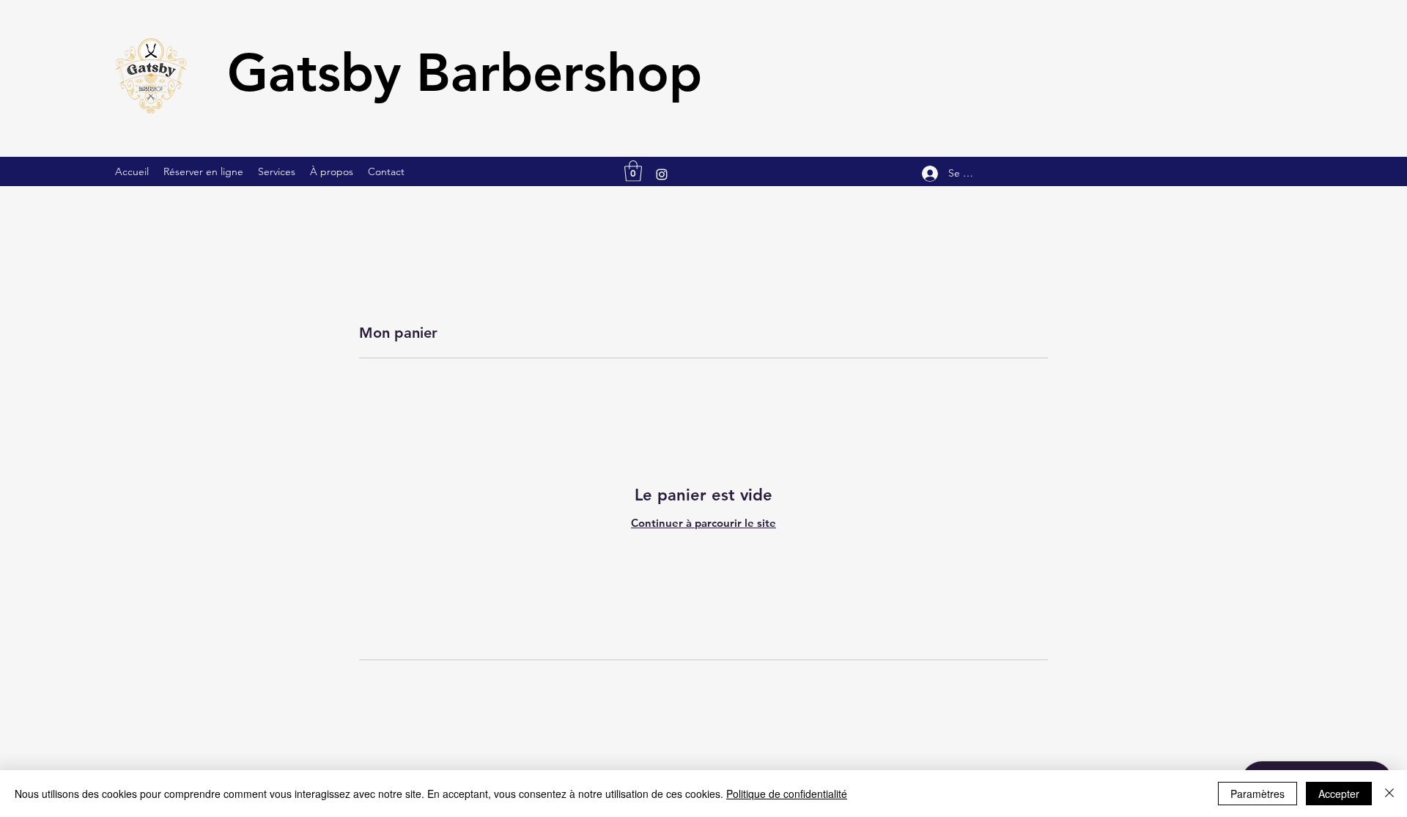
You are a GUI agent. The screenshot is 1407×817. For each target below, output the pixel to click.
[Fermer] (1389, 793)
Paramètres (1257, 793)
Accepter (1338, 793)
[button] (633, 171)
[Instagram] (661, 174)
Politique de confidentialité (786, 793)
